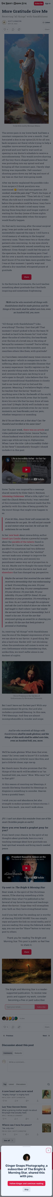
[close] (48, 1150)
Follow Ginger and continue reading (26, 1183)
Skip (26, 1189)
